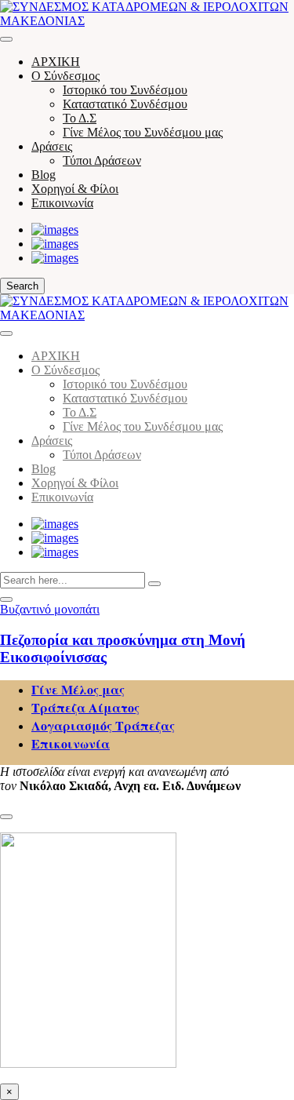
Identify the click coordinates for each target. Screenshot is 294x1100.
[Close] (6, 333)
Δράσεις (51, 146)
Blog (43, 174)
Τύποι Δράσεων (102, 160)
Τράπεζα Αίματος (85, 707)
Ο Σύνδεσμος (65, 75)
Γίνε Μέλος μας (78, 689)
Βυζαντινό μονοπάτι (50, 609)
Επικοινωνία (62, 202)
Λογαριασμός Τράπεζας (103, 725)
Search (22, 286)
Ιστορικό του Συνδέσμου (125, 90)
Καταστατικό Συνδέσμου (125, 104)
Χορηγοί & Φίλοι (74, 188)
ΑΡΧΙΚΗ (55, 61)
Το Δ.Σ (79, 118)
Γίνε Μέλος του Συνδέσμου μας (143, 132)
